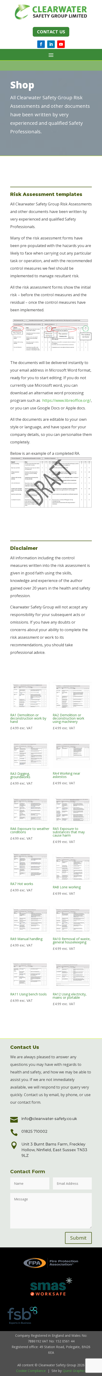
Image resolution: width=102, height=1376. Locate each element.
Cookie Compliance (31, 1370)
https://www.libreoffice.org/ (66, 400)
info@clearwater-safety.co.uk (49, 1118)
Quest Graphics (74, 1370)
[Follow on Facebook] (41, 44)
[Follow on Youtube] (61, 44)
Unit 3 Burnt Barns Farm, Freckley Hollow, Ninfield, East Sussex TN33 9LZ (54, 1150)
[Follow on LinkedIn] (51, 44)
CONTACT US (51, 32)
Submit (78, 1238)
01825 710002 (34, 1131)
